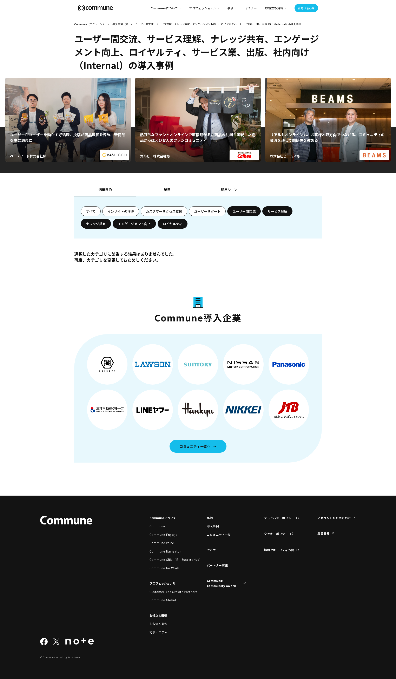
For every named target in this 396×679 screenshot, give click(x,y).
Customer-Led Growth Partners (169, 592)
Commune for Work (164, 568)
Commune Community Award (221, 583)
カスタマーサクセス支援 (164, 211)
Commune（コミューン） (89, 24)
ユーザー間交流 (244, 211)
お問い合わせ (306, 8)
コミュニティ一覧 (219, 535)
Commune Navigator (165, 551)
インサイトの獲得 (120, 211)
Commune (157, 526)
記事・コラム (159, 632)
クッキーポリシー (276, 534)
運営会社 (323, 533)
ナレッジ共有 (96, 223)
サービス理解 (277, 211)
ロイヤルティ (172, 223)
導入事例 (213, 526)
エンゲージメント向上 (134, 223)
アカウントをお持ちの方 (334, 518)
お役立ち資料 (159, 624)
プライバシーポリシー (279, 518)
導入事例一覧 (120, 24)
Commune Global (163, 600)
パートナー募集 (217, 565)
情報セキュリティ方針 (279, 550)
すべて (90, 211)
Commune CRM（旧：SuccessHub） (169, 559)
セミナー (251, 8)
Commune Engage (164, 535)
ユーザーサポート (207, 211)
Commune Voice (162, 543)
